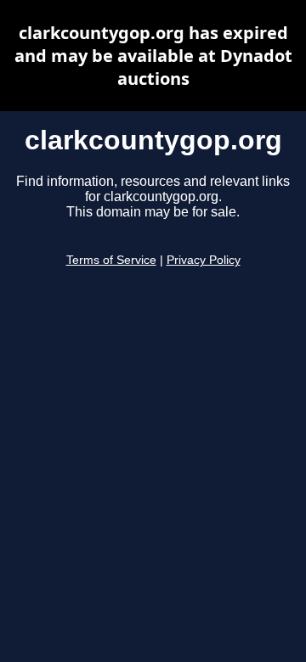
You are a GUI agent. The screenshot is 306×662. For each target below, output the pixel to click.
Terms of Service (111, 260)
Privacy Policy (204, 260)
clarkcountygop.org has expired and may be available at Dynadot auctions (153, 55)
